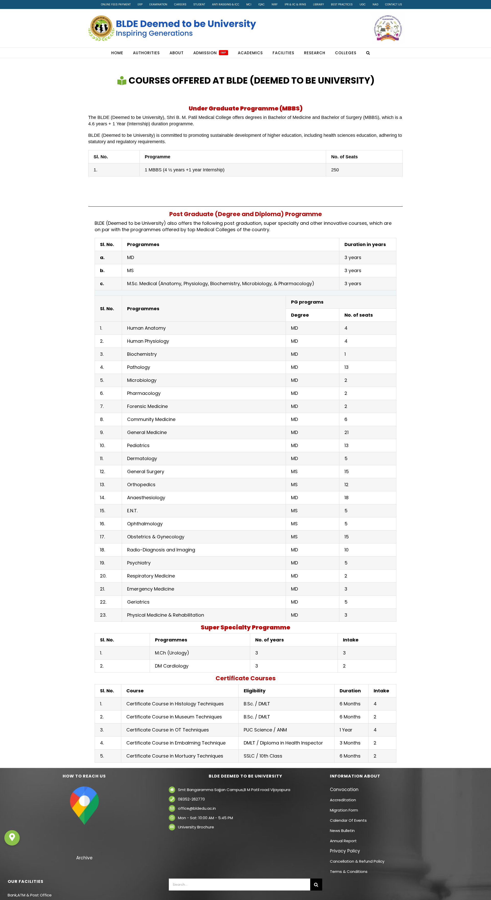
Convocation (344, 789)
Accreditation (343, 800)
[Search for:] (239, 884)
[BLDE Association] (388, 28)
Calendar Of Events (348, 820)
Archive (84, 858)
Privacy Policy (345, 851)
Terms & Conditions (348, 871)
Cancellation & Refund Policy (357, 861)
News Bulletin (342, 830)
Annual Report (343, 840)
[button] (368, 53)
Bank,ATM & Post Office (30, 895)
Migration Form (344, 810)
